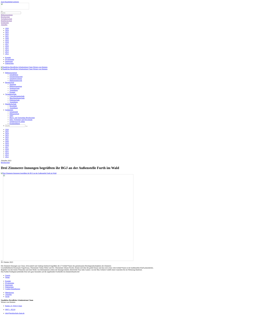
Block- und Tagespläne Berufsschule (22, 118)
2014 (7, 50)
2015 (7, 48)
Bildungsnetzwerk (16, 80)
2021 (7, 36)
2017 (7, 44)
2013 (7, 52)
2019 (7, 40)
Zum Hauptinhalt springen (10, 2)
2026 (7, 28)
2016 (7, 46)
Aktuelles (4, 25)
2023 (7, 32)
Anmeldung (14, 90)
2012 (7, 54)
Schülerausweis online (17, 122)
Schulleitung (14, 75)
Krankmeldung (15, 123)
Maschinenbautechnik (17, 98)
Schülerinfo (5, 23)
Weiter (7, 277)
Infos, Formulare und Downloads (21, 120)
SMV (11, 116)
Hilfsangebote (14, 114)
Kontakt (8, 57)
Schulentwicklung (16, 79)
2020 (7, 38)
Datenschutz (9, 63)
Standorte (13, 84)
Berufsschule (5, 17)
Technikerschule (6, 19)
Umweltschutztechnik (17, 96)
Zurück (7, 275)
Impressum (9, 61)
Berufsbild (13, 106)
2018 (7, 42)
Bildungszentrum (7, 15)
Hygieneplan (9, 59)
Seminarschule (15, 88)
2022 (7, 34)
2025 (7, 131)
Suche (7, 296)
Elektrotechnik (15, 100)
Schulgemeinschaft (16, 77)
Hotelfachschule (6, 21)
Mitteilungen (9, 293)
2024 (7, 30)
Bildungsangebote (16, 86)
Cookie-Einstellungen (12, 289)
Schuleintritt (14, 112)
